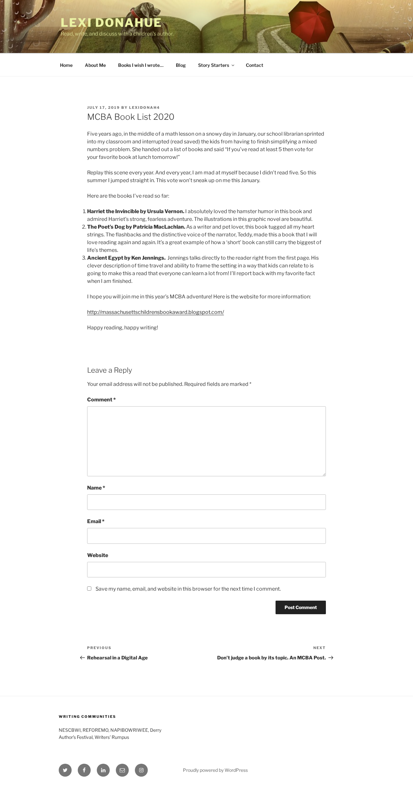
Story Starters (213, 65)
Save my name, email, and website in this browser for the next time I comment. (188, 589)
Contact (254, 65)
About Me (95, 65)
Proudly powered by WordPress (215, 770)
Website (97, 555)
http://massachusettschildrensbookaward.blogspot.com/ (155, 312)
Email (96, 521)
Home (66, 65)
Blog (181, 65)
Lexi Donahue (111, 23)
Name (96, 488)
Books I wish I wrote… (141, 65)
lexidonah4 (144, 107)
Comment (101, 400)
